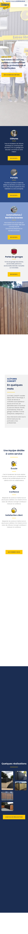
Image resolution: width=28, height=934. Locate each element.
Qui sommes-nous (14, 552)
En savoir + (14, 158)
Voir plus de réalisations (14, 817)
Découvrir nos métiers (12, 75)
